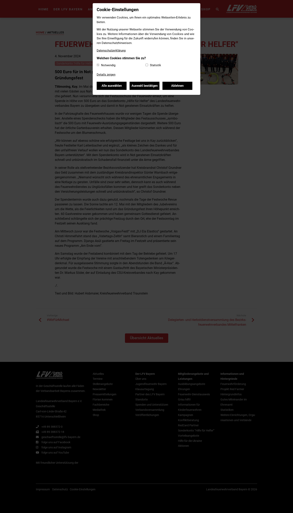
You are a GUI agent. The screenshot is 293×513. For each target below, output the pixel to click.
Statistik (155, 65)
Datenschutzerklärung (111, 50)
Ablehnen (177, 85)
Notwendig (108, 65)
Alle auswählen (112, 85)
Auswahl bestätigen (145, 85)
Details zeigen (106, 74)
